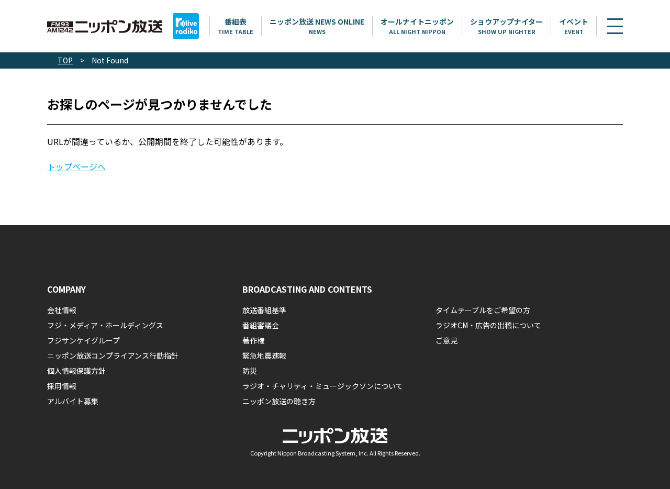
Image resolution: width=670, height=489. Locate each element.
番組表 (235, 26)
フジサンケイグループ (83, 340)
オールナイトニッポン (417, 26)
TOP (65, 60)
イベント (573, 26)
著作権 (253, 340)
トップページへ (76, 166)
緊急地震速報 (264, 355)
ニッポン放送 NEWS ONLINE (317, 26)
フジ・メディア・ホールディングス (105, 325)
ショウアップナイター (506, 26)
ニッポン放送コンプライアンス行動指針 (112, 355)
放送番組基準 (264, 310)
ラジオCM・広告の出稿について (488, 325)
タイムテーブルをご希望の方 (483, 310)
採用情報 (61, 386)
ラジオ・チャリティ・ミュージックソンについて (322, 386)
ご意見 (446, 340)
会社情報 (61, 310)
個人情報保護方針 (76, 370)
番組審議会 (260, 325)
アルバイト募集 (72, 401)
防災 (249, 370)
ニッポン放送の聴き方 (279, 401)
